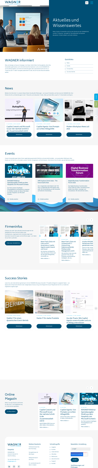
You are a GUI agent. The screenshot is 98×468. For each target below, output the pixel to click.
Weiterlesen (19, 135)
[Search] (86, 2)
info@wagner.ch (12, 461)
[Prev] (2, 116)
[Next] (96, 116)
